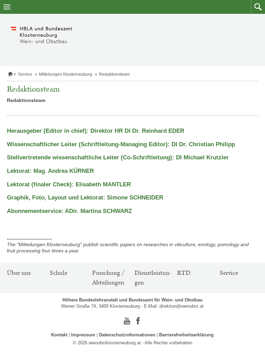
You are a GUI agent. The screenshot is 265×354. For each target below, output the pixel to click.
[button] (258, 7)
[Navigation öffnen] (7, 7)
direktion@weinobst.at (181, 306)
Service (25, 74)
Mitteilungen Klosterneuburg (65, 74)
